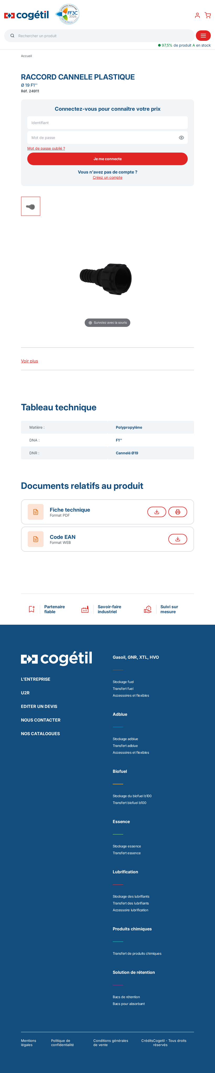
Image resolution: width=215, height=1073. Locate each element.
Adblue (120, 714)
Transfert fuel (123, 688)
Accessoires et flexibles (131, 695)
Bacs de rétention (126, 997)
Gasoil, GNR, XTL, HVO (136, 657)
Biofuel (120, 771)
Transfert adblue (125, 746)
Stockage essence (127, 846)
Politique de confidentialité (62, 1042)
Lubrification (125, 871)
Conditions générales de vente (110, 1042)
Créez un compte (107, 177)
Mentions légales (28, 1042)
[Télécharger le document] (156, 512)
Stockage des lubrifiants (131, 896)
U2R (25, 692)
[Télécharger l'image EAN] (177, 539)
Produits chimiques (132, 928)
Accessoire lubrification (130, 910)
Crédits (147, 1040)
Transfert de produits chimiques (137, 953)
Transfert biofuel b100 (129, 803)
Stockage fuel (123, 682)
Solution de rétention (134, 972)
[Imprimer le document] (177, 512)
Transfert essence (127, 853)
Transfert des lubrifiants (131, 903)
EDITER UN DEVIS (39, 706)
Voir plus (29, 361)
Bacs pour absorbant (128, 1004)
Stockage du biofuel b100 (132, 796)
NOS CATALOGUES (40, 733)
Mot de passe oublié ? (46, 148)
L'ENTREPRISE (35, 679)
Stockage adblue (125, 739)
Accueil (26, 56)
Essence (121, 821)
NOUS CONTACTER (41, 720)
